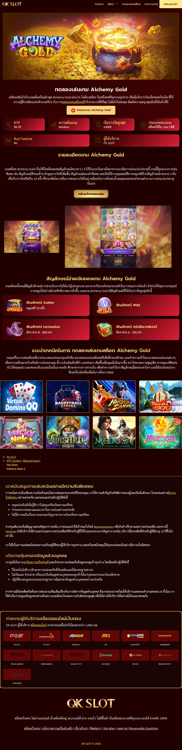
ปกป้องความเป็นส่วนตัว (36, 562)
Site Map (109, 728)
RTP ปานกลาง (14, 460)
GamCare (11, 531)
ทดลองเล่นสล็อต (131, 4)
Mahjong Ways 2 (16, 468)
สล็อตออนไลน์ (39, 625)
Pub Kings (12, 464)
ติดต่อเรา (95, 728)
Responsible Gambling (143, 728)
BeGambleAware (104, 527)
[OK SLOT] (12, 4)
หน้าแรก (99, 4)
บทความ (122, 728)
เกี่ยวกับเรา (81, 728)
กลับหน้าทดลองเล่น (91, 194)
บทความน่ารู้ (151, 4)
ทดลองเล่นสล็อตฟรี (73, 102)
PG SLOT (11, 457)
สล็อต (110, 4)
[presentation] (21, 397)
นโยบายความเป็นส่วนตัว (57, 728)
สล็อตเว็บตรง (32, 728)
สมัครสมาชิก (171, 4)
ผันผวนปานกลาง (31, 460)
